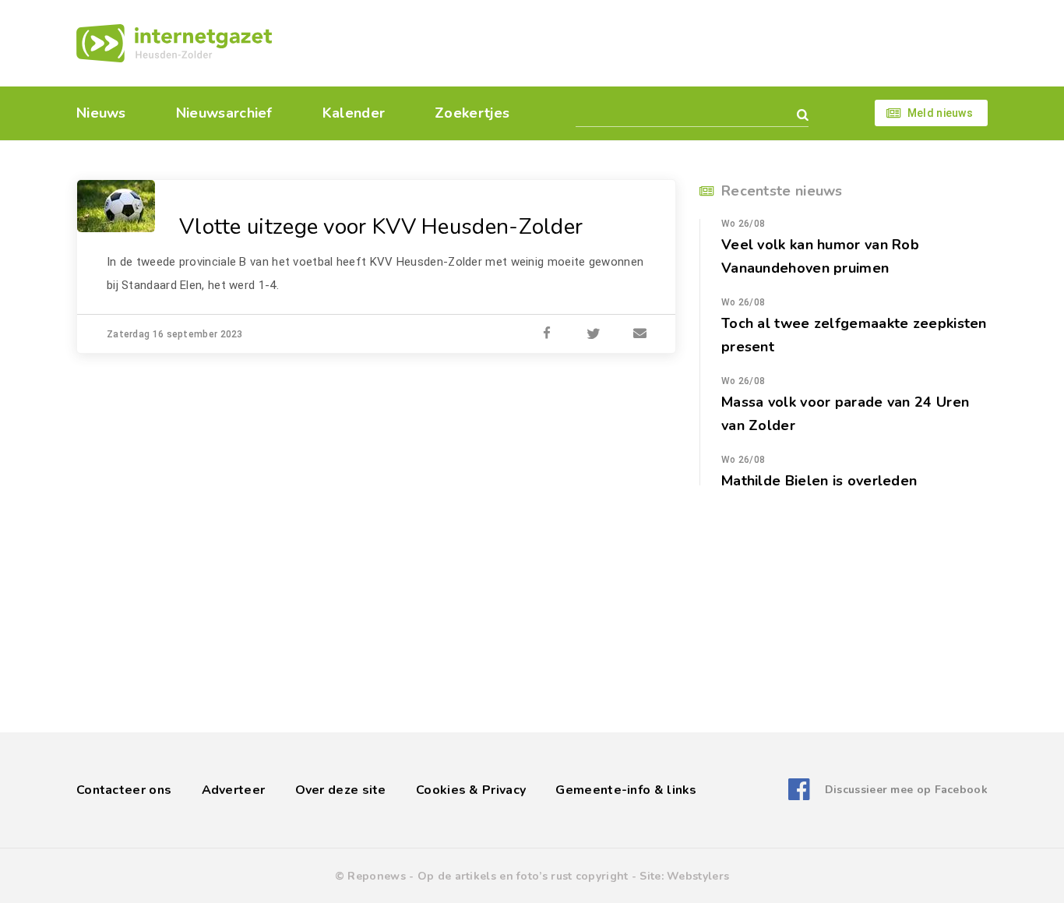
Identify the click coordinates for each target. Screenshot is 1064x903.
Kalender (353, 113)
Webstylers (698, 876)
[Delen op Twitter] (593, 334)
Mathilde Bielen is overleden (819, 480)
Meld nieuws (940, 113)
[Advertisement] (639, 43)
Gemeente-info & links (625, 790)
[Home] (174, 43)
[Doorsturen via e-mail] (640, 334)
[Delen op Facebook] (546, 334)
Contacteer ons (123, 790)
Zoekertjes (472, 113)
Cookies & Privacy (471, 790)
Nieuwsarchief (224, 113)
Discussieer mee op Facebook (906, 789)
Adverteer (234, 790)
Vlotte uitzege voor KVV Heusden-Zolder (381, 227)
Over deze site (340, 790)
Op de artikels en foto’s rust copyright (523, 876)
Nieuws (101, 113)
